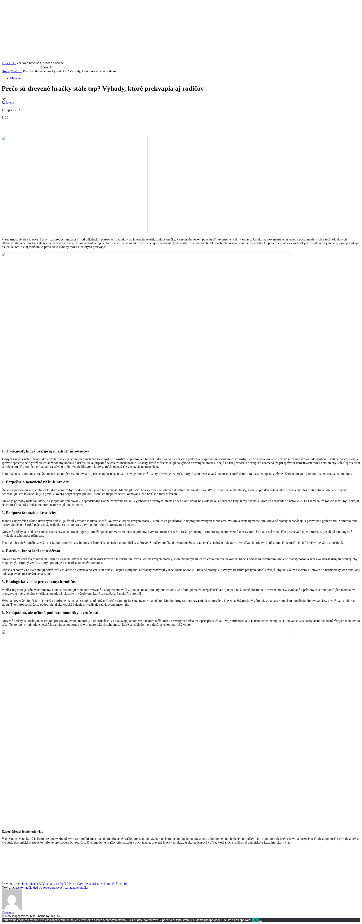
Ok (255, 920)
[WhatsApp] (54, 124)
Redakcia (8, 102)
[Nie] (260, 921)
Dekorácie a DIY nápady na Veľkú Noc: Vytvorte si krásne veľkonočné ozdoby (75, 883)
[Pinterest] (39, 124)
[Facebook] (9, 124)
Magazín (16, 71)
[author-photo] (12, 908)
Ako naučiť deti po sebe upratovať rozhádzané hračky (52, 887)
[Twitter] (24, 124)
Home (6, 71)
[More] (69, 124)
